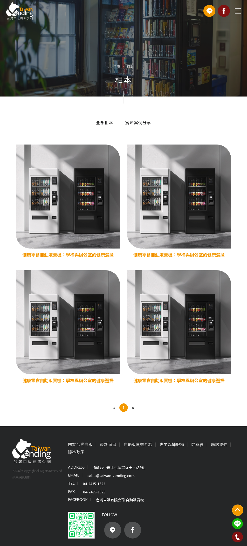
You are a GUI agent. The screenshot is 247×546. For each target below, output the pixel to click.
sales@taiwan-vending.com (111, 475)
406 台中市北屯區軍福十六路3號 (119, 467)
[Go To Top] (237, 510)
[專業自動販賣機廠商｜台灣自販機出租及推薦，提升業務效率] (31, 451)
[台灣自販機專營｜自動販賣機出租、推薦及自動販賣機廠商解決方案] (19, 11)
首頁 (116, 66)
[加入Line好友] (112, 530)
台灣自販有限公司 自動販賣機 (120, 500)
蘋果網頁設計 (21, 477)
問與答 (197, 444)
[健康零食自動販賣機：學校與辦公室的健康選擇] (68, 201)
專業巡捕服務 (171, 444)
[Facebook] (224, 11)
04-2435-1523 (94, 491)
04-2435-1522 (94, 483)
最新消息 (108, 444)
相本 (130, 66)
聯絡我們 (219, 444)
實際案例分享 (138, 122)
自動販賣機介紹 (138, 444)
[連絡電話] (237, 537)
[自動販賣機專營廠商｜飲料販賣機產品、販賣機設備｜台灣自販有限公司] (123, 48)
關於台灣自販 (80, 444)
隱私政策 (76, 452)
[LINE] (209, 11)
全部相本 (104, 122)
